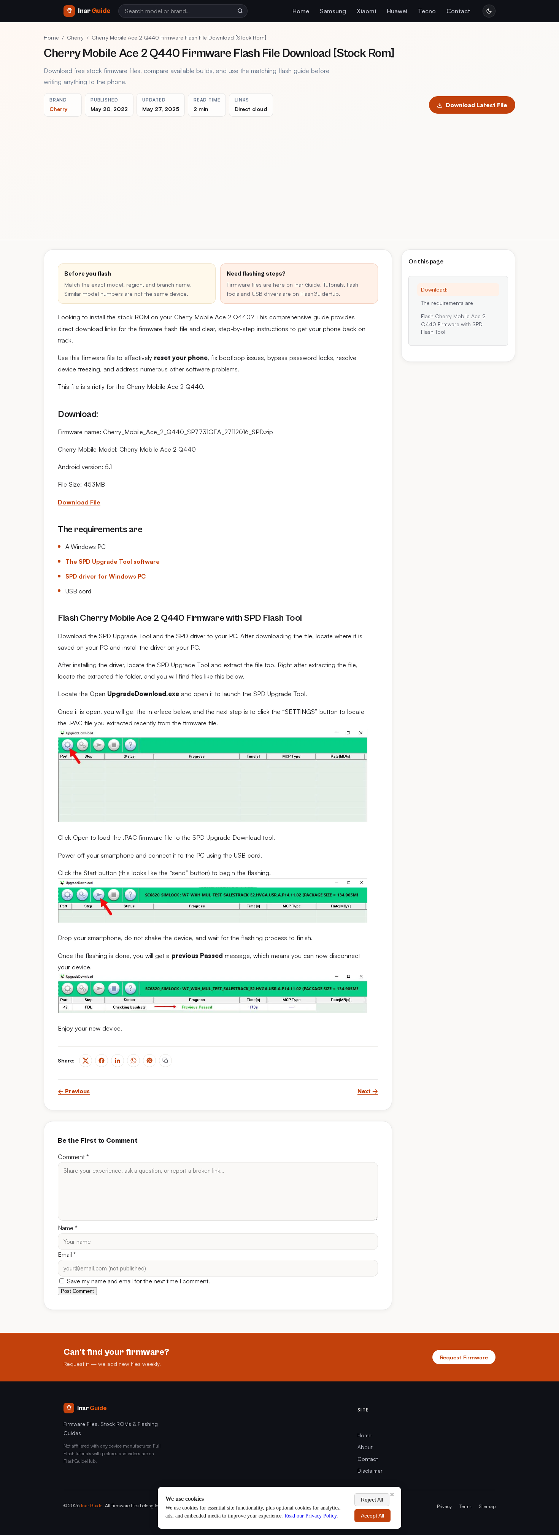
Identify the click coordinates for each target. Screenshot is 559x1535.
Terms (465, 1506)
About (365, 1447)
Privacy (444, 1506)
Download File (79, 502)
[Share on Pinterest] (149, 1060)
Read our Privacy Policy (310, 1516)
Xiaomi (366, 11)
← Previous (74, 1091)
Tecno (427, 11)
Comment (73, 1157)
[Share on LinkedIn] (117, 1060)
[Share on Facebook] (101, 1060)
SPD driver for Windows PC (105, 576)
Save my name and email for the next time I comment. (137, 1281)
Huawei (397, 11)
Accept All (372, 1516)
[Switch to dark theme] (489, 11)
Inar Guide (91, 1505)
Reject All (372, 1500)
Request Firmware (464, 1357)
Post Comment (77, 1291)
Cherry (75, 37)
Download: (434, 289)
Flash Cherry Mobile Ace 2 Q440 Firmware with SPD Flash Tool (453, 324)
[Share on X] (85, 1060)
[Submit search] (240, 11)
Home (300, 11)
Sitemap (487, 1506)
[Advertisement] (279, 174)
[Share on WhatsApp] (133, 1060)
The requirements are (447, 303)
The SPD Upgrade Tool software (112, 561)
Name (68, 1228)
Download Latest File (476, 105)
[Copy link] (165, 1060)
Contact (458, 11)
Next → (367, 1091)
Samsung (333, 11)
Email (67, 1254)
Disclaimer (370, 1470)
